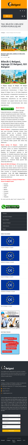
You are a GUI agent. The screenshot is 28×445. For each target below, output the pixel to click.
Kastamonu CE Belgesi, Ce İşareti (8, 291)
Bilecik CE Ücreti (16, 400)
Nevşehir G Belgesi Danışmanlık (10, 408)
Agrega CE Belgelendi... (11, 349)
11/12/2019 (4, 57)
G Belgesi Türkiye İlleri (7, 50)
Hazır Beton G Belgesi (7, 216)
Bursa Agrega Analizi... (12, 345)
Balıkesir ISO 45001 (9, 400)
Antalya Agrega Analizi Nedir (10, 399)
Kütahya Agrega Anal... (9, 338)
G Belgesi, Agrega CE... (7, 343)
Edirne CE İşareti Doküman (17, 402)
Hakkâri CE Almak (4, 405)
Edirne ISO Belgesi (11, 404)
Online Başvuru (6, 226)
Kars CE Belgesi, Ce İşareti (6, 306)
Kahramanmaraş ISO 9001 (19, 405)
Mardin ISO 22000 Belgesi (20, 407)
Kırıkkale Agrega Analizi (10, 407)
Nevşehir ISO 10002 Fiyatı (20, 408)
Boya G (13, 440)
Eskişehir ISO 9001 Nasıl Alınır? (21, 404)
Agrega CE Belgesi (7, 222)
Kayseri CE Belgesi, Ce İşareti (7, 276)
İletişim (4, 229)
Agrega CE (19, 440)
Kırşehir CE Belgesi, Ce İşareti (7, 247)
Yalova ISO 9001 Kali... (12, 340)
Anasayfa (5, 213)
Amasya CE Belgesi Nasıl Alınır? (6, 397)
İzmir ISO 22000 (11, 405)
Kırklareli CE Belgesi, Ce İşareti (7, 262)
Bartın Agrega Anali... (13, 339)
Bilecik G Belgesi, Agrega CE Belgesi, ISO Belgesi (13, 54)
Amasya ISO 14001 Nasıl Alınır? (18, 397)
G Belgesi (8, 440)
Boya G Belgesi (6, 219)
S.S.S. (24, 440)
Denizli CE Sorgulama (8, 402)
